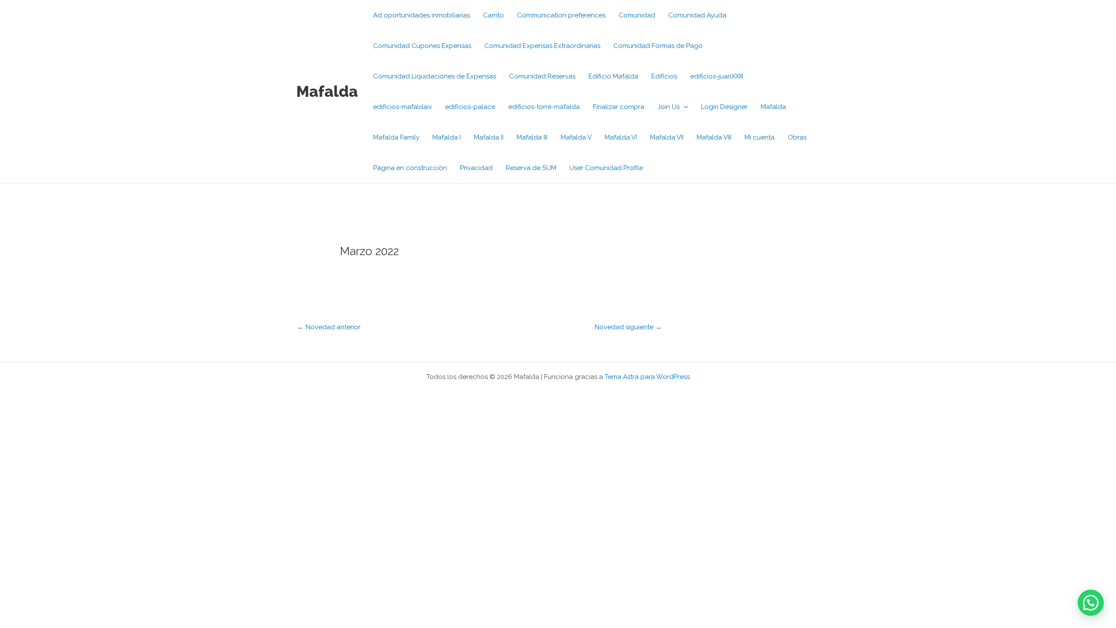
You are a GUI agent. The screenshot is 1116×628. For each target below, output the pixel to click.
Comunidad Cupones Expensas (422, 46)
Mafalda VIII (714, 137)
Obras (797, 137)
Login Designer (724, 107)
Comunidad (637, 15)
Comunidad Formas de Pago (658, 46)
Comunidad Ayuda (697, 15)
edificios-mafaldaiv (402, 107)
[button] (684, 107)
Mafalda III (532, 137)
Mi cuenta (760, 137)
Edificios (664, 76)
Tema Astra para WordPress (647, 377)
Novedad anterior (329, 327)
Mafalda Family (396, 137)
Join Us (668, 107)
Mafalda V (576, 137)
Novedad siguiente (628, 327)
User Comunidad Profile (606, 168)
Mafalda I (446, 137)
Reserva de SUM (531, 168)
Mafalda (327, 91)
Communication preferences (561, 15)
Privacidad (476, 168)
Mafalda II (489, 137)
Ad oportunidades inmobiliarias (421, 15)
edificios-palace (470, 107)
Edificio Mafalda (613, 76)
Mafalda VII (667, 137)
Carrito (493, 15)
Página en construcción (410, 168)
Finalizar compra (618, 107)
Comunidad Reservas (542, 76)
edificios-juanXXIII (716, 76)
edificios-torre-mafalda (544, 107)
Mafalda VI (621, 137)
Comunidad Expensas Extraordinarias (542, 46)
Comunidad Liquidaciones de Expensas (434, 76)
